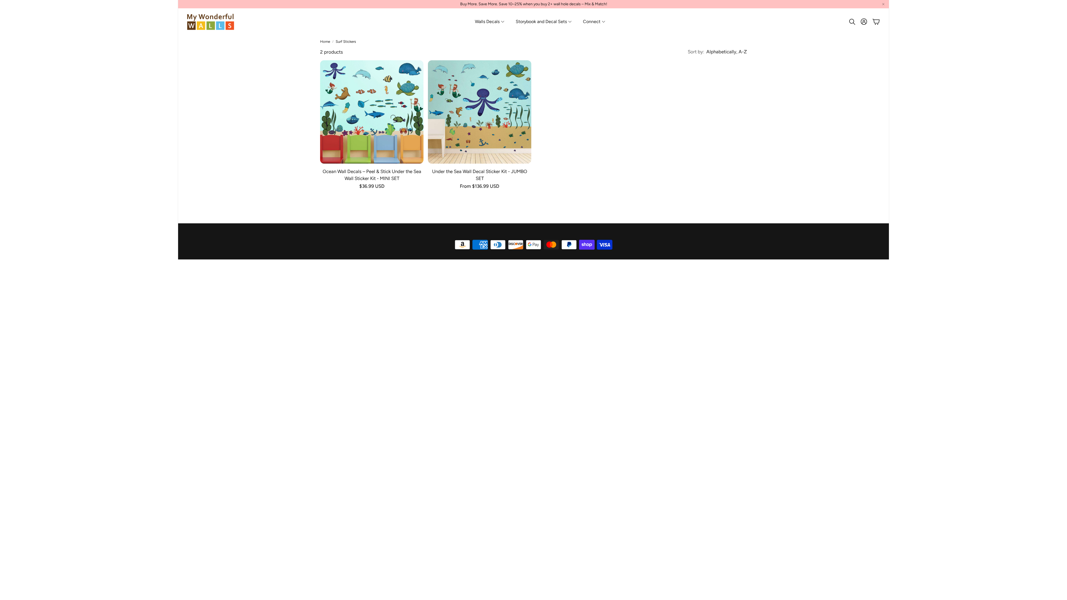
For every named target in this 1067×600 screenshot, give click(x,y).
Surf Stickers (346, 41)
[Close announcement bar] (883, 4)
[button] (852, 22)
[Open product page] (371, 112)
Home (325, 41)
